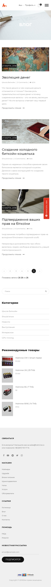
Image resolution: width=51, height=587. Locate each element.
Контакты (6, 520)
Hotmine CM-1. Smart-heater (28, 358)
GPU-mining (8, 338)
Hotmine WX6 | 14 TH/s (25, 403)
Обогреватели (8, 493)
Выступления (8, 327)
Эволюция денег (16, 77)
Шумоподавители (9, 481)
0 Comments (22, 82)
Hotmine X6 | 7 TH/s (24, 387)
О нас (4, 516)
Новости (6, 322)
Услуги (4, 489)
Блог (4, 512)
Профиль (29, 5)
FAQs (4, 534)
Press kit (5, 538)
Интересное (7, 332)
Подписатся (13, 559)
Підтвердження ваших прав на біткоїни (21, 222)
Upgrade (5, 473)
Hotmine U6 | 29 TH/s (25, 370)
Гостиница (6, 507)
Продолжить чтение (12, 108)
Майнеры (6, 469)
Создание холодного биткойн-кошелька (19, 152)
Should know (7, 159)
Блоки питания (8, 477)
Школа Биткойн (8, 82)
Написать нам (46, 207)
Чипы (4, 485)
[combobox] (21, 5)
